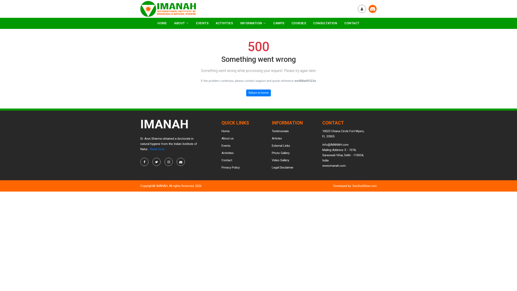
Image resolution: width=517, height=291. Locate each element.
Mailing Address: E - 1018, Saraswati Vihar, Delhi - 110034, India (343, 155)
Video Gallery (280, 160)
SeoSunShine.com (364, 186)
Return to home (259, 92)
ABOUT (179, 23)
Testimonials (280, 131)
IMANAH (162, 186)
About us (228, 138)
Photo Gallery (281, 153)
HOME (162, 23)
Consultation (325, 23)
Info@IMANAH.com (335, 145)
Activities (228, 153)
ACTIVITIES (224, 23)
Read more (157, 149)
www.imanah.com (334, 166)
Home (226, 131)
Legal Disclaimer (282, 167)
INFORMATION (251, 23)
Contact (351, 23)
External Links (281, 146)
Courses (299, 23)
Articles (277, 138)
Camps (278, 23)
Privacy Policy (231, 167)
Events (202, 23)
